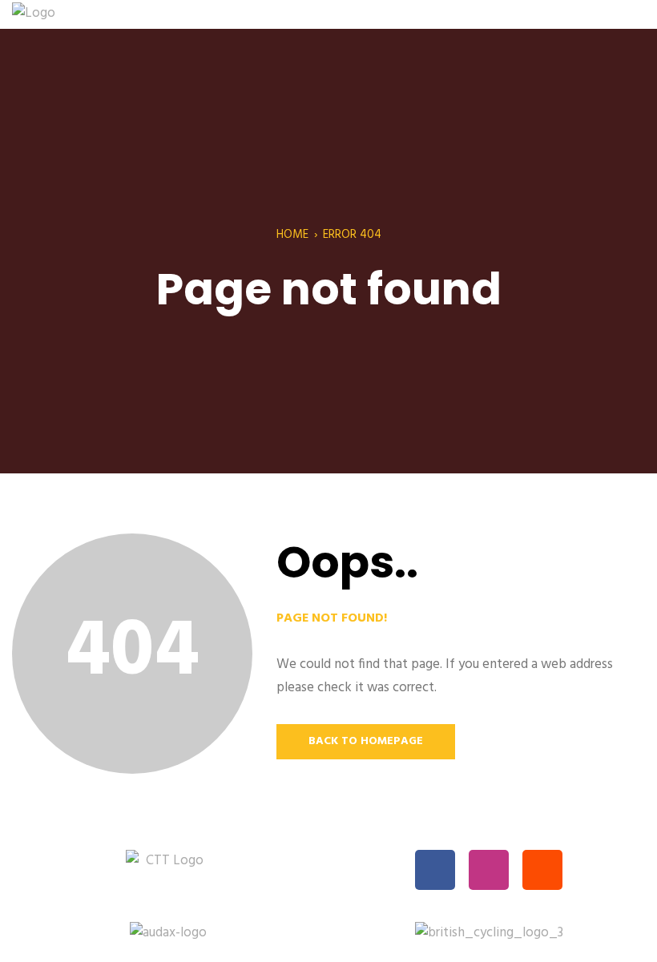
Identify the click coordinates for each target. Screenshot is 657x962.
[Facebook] (435, 870)
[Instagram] (489, 870)
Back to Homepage (365, 741)
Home (292, 234)
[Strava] (542, 870)
